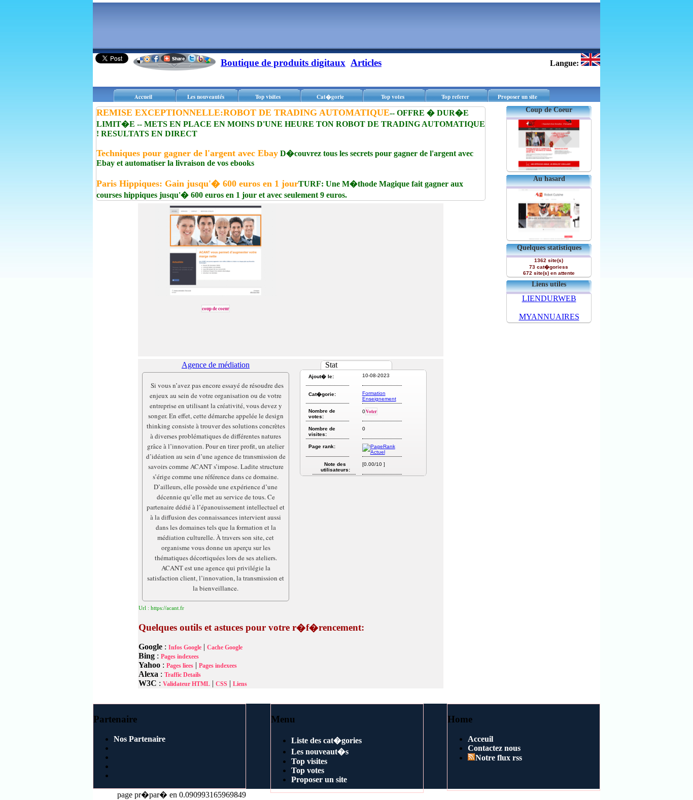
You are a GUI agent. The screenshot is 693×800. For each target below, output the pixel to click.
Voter (371, 411)
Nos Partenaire (139, 739)
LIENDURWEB (549, 298)
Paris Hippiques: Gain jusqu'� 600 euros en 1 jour (197, 183)
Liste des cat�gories (326, 740)
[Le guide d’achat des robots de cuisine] (548, 236)
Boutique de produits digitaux (283, 62)
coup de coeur (215, 308)
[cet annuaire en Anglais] (590, 63)
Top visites (268, 97)
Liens (240, 683)
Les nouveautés (205, 97)
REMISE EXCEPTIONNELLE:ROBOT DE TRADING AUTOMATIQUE (243, 112)
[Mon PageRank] (381, 452)
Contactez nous (494, 748)
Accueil (143, 97)
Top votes (392, 97)
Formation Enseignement (379, 396)
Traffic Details (182, 674)
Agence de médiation (216, 364)
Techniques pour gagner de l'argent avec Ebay (187, 153)
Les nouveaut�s (320, 751)
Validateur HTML (186, 683)
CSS (221, 683)
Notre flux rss (498, 757)
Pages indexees (180, 656)
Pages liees (179, 665)
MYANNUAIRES (549, 316)
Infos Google (184, 647)
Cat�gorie (330, 97)
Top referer (455, 97)
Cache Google (224, 647)
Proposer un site (517, 97)
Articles (366, 62)
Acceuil (480, 739)
